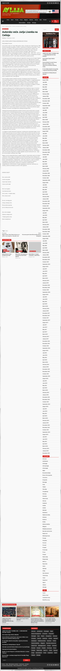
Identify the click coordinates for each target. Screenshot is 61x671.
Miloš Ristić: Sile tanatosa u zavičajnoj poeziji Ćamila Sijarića (21, 247)
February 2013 (46, 448)
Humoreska (45, 498)
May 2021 (45, 217)
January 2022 (46, 199)
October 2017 (46, 317)
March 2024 (45, 143)
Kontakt (27, 664)
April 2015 (45, 387)
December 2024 (46, 126)
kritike (6, 230)
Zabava (44, 584)
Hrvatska (45, 496)
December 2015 (46, 369)
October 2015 (46, 373)
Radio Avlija (45, 556)
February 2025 (46, 122)
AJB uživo (56, 21)
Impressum (21, 664)
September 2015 (46, 376)
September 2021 (46, 208)
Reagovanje (45, 559)
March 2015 (45, 390)
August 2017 (45, 322)
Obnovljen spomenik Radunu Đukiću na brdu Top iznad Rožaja (15, 646)
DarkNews (35, 668)
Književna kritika (6, 251)
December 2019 (46, 257)
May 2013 (45, 441)
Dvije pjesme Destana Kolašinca (9, 649)
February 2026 (46, 94)
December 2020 (46, 229)
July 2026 (45, 82)
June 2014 (45, 411)
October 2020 (46, 233)
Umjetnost (45, 580)
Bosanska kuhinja (46, 472)
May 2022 (45, 189)
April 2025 (45, 117)
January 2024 (46, 147)
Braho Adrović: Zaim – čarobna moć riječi (8, 247)
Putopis (44, 554)
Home (8, 19)
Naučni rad (45, 533)
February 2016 (46, 364)
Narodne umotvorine (47, 531)
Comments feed (46, 597)
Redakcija (4, 38)
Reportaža (45, 563)
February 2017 (46, 336)
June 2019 (45, 271)
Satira (44, 566)
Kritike (44, 521)
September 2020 (46, 236)
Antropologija (46, 465)
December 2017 (46, 313)
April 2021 (45, 219)
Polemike (45, 540)
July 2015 (45, 380)
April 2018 (45, 303)
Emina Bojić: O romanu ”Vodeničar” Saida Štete (35, 247)
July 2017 (45, 324)
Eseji (40, 19)
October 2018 (46, 289)
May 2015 (45, 385)
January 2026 (46, 96)
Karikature (45, 512)
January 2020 (46, 254)
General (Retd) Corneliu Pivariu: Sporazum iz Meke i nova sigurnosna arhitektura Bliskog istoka (37, 611)
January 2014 (46, 422)
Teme (44, 577)
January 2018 (46, 310)
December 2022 (46, 173)
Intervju (36, 19)
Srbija (44, 570)
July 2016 (45, 352)
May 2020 (45, 245)
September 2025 (46, 105)
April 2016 (45, 359)
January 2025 (46, 124)
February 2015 (46, 392)
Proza (21, 19)
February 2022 (46, 196)
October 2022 (46, 178)
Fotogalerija (45, 491)
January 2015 (46, 394)
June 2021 (45, 215)
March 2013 (45, 446)
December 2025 (46, 98)
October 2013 (46, 429)
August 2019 (45, 266)
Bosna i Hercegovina (47, 475)
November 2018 (46, 287)
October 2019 (46, 261)
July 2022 (45, 185)
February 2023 (46, 168)
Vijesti (12, 19)
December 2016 (46, 341)
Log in (44, 592)
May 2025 (45, 115)
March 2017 (45, 334)
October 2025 (46, 103)
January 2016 (46, 366)
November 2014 (46, 399)
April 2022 (45, 192)
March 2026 (45, 91)
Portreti (44, 19)
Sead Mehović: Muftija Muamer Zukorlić (11, 644)
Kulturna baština (22, 22)
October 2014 (46, 401)
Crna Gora (45, 477)
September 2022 (46, 180)
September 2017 (46, 320)
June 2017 (45, 327)
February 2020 (46, 252)
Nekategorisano (46, 535)
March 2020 (45, 250)
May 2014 (45, 413)
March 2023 (45, 166)
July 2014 (45, 408)
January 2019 (46, 282)
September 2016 (46, 348)
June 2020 (45, 243)
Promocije (45, 549)
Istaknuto (5, 249)
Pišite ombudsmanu (17, 665)
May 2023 (45, 161)
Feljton (44, 486)
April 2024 (45, 140)
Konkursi (45, 519)
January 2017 (46, 338)
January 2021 (46, 226)
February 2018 (46, 308)
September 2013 (46, 432)
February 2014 (46, 420)
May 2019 (45, 273)
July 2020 (45, 240)
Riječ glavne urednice (13, 664)
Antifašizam (45, 461)
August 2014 (45, 406)
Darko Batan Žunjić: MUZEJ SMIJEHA (23, 611)
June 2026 (45, 84)
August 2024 (45, 131)
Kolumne (31, 19)
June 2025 (45, 112)
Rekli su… (45, 561)
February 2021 (46, 224)
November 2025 (46, 101)
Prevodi (44, 545)
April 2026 (45, 89)
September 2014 (46, 404)
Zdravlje (28, 22)
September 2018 (46, 292)
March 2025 (45, 119)
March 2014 (45, 418)
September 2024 (46, 129)
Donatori (25, 665)
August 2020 (45, 238)
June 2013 (45, 439)
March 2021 (45, 222)
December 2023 (46, 150)
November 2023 (46, 152)
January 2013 (46, 450)
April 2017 (45, 331)
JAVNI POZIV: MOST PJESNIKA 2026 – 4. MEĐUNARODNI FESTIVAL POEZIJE (51, 55)
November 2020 (46, 231)
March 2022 (45, 194)
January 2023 (46, 171)
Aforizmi (45, 458)
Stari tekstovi (46, 573)
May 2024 (45, 138)
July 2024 (45, 133)
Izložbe (44, 507)
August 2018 (45, 294)
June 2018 (45, 299)
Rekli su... (46, 650)
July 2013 (45, 436)
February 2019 (46, 280)
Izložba (44, 505)
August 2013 (45, 434)
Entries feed (45, 595)
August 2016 (45, 350)
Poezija (16, 19)
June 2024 (45, 136)
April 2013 (45, 443)
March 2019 (45, 278)
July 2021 (45, 213)
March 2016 (45, 362)
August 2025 (45, 108)
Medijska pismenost (47, 528)
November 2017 (46, 315)
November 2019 (46, 259)
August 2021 (45, 210)
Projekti (44, 547)
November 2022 (46, 175)
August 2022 (45, 182)
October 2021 (46, 206)
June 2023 (45, 159)
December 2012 (46, 453)
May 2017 (45, 329)
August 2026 (45, 80)
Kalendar (45, 510)
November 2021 (46, 203)
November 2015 (46, 371)
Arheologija (45, 468)
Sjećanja (44, 568)
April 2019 (45, 275)
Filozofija (45, 489)
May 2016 (45, 357)
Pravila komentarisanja (7, 665)
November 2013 (46, 427)
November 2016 (46, 343)
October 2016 (46, 345)
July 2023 (45, 157)
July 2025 (45, 110)
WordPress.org (46, 599)
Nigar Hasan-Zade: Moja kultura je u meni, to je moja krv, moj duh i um (11, 234)
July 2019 (45, 268)
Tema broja (45, 575)
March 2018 (45, 306)
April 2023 (45, 164)
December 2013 (46, 425)
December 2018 (46, 285)
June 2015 (45, 383)
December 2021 (46, 201)
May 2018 (45, 301)
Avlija (7, 664)
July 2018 (45, 296)
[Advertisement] (42, 11)
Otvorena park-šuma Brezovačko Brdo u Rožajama (31, 234)
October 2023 (46, 154)
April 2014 (45, 415)
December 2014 (46, 397)
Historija (44, 493)
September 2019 (46, 264)
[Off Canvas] (3, 21)
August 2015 (45, 378)
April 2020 (45, 247)
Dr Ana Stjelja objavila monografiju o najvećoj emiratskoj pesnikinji (52, 611)
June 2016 (45, 355)
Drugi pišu (45, 479)
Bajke (44, 470)
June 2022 (45, 187)
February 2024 (46, 145)
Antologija (45, 463)
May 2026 (45, 87)
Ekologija (34, 22)
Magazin (26, 19)
